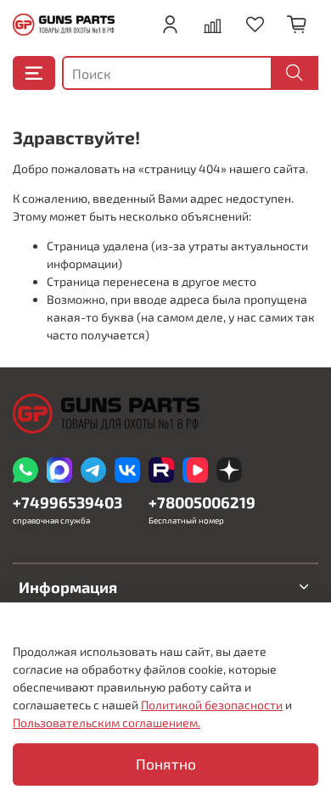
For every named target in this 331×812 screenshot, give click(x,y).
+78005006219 (202, 502)
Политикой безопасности (212, 704)
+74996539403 (67, 502)
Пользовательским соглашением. (106, 722)
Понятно (166, 764)
